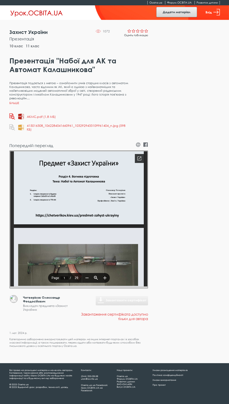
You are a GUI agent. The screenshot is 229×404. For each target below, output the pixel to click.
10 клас (16, 46)
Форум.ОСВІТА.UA (179, 2)
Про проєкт (159, 384)
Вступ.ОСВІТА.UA (126, 386)
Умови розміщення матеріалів (170, 370)
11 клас (32, 46)
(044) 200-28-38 (89, 376)
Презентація (21, 38)
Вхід (209, 12)
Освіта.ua (155, 2)
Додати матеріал (177, 12)
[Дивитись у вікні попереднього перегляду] (12, 116)
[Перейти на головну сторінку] (36, 13)
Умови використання (164, 380)
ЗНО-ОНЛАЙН (124, 384)
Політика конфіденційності (168, 375)
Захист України (28, 32)
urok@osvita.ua (89, 378)
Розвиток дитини (207, 2)
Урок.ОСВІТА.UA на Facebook (92, 389)
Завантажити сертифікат (126, 300)
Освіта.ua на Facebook (94, 385)
